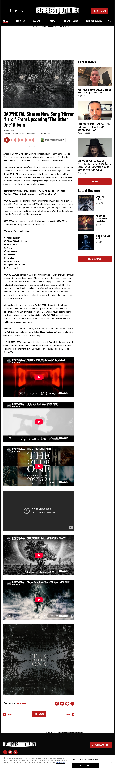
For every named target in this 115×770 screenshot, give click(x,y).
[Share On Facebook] (57, 704)
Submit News (100, 10)
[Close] (111, 762)
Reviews (36, 20)
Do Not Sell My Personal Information (85, 760)
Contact (52, 20)
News (5, 20)
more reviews (94, 258)
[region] (57, 762)
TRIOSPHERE (101, 216)
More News (39, 714)
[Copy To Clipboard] (72, 704)
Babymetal (21, 703)
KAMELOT (100, 196)
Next (68, 714)
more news (95, 181)
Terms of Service (94, 20)
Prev (10, 714)
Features (20, 20)
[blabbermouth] (57, 13)
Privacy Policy (71, 20)
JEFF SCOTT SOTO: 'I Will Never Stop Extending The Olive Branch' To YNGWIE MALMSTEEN (94, 126)
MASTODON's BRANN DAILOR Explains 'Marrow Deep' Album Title (94, 91)
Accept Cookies (85, 765)
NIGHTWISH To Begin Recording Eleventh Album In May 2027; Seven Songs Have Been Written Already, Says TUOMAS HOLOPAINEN (94, 165)
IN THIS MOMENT (103, 235)
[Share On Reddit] (67, 704)
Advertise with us (101, 744)
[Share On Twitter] (62, 704)
